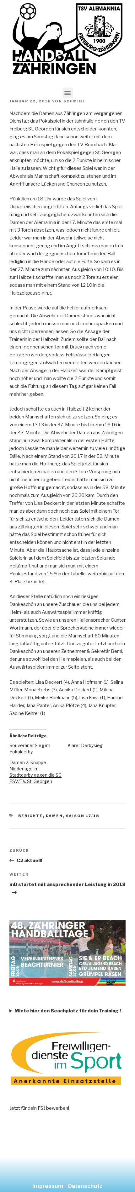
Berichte (30, 816)
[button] (67, 93)
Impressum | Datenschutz (67, 1185)
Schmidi (73, 101)
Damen (54, 816)
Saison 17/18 (83, 816)
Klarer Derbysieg (85, 745)
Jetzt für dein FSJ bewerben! (39, 1108)
